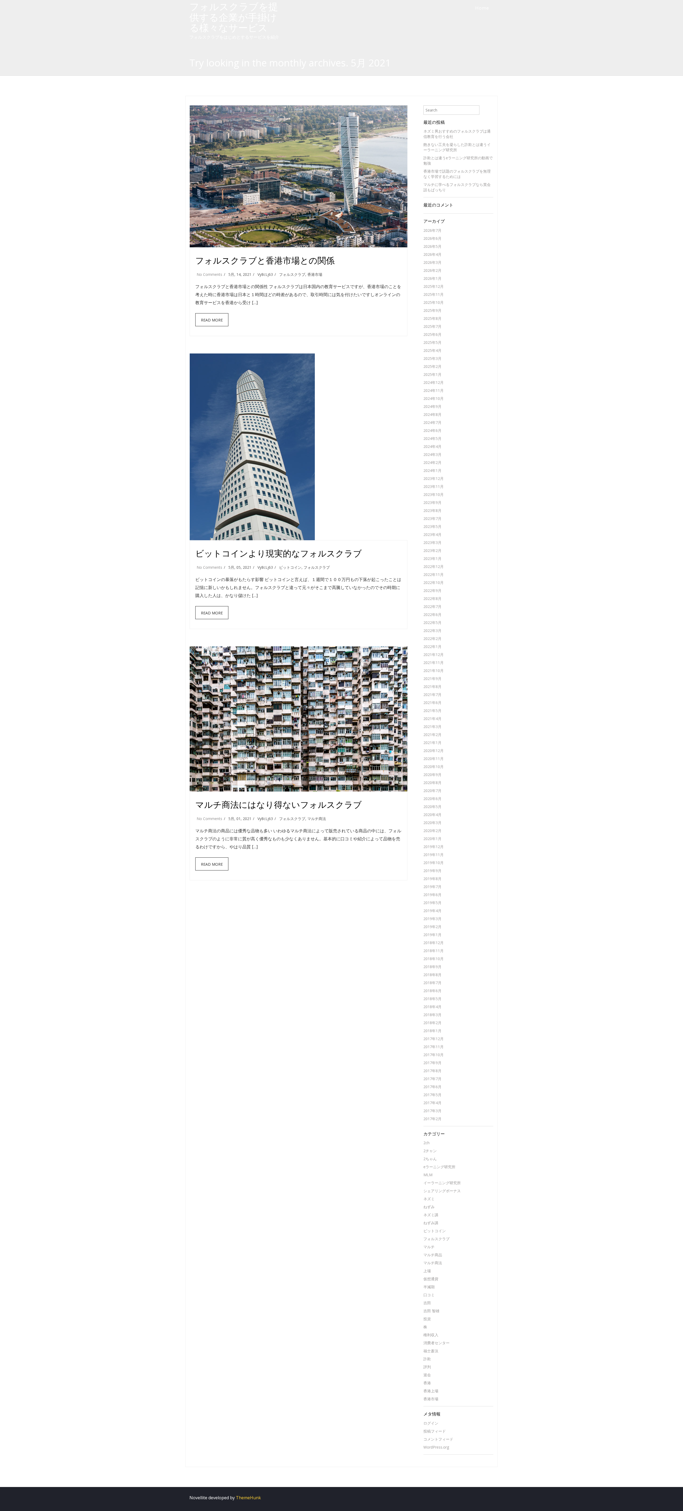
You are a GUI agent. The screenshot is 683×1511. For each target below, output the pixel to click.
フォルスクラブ (292, 274)
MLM (427, 1174)
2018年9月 (432, 966)
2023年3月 (432, 542)
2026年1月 (432, 278)
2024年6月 (432, 430)
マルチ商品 (432, 1254)
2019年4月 (432, 910)
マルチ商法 (316, 818)
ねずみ (429, 1206)
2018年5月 (432, 998)
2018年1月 (432, 1030)
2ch (426, 1142)
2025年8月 (432, 318)
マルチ (429, 1246)
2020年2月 (432, 830)
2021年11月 (433, 662)
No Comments (209, 274)
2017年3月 (432, 1110)
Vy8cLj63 (265, 274)
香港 (427, 1382)
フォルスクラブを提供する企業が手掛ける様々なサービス (233, 17)
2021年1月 (432, 742)
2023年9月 (432, 502)
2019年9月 (432, 870)
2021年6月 (432, 702)
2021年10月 (433, 670)
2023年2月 (432, 550)
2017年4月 (432, 1102)
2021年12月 (433, 654)
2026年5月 (432, 246)
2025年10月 (433, 302)
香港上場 (430, 1390)
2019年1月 (432, 934)
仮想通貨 (430, 1278)
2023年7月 (432, 518)
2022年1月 (432, 646)
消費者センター (436, 1342)
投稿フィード (434, 1431)
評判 (427, 1366)
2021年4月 (432, 718)
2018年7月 (432, 982)
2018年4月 (432, 1006)
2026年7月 (432, 230)
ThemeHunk (248, 1498)
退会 (427, 1374)
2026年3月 (432, 262)
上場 (427, 1270)
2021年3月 (432, 726)
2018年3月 (432, 1014)
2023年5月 (432, 526)
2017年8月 (432, 1070)
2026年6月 (432, 238)
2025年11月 (433, 294)
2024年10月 (433, 398)
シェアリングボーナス (442, 1190)
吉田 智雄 (431, 1310)
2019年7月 (432, 886)
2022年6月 (432, 614)
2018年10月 (433, 958)
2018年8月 (432, 974)
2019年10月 (433, 862)
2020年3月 (432, 822)
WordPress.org (436, 1447)
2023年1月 (432, 558)
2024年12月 (433, 382)
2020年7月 (432, 790)
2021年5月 (432, 710)
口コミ (429, 1294)
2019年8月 (432, 878)
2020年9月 (432, 774)
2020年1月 (432, 838)
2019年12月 (433, 846)
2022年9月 (432, 590)
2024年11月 (433, 390)
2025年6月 (432, 334)
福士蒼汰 (430, 1350)
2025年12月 (433, 286)
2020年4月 (432, 814)
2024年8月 (432, 414)
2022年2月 (432, 638)
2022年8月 (432, 598)
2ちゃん (430, 1158)
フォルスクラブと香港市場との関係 (265, 260)
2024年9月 (432, 406)
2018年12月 (433, 942)
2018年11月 (433, 950)
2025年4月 (432, 350)
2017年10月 (433, 1054)
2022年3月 (432, 630)
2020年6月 (432, 798)
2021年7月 (432, 694)
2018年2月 (432, 1022)
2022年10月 (433, 582)
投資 (427, 1318)
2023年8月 (432, 510)
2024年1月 (432, 470)
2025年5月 (432, 342)
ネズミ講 (430, 1214)
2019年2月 (432, 926)
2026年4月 (432, 254)
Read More (212, 320)
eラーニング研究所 (439, 1166)
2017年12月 (433, 1038)
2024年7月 (432, 422)
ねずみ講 (430, 1222)
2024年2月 (432, 462)
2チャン (430, 1150)
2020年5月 (432, 806)
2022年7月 (432, 606)
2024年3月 (432, 454)
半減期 (429, 1286)
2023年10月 (433, 494)
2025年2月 (432, 366)
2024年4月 (432, 446)
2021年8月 (432, 686)
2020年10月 (433, 766)
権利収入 (430, 1334)
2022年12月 (433, 566)
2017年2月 (432, 1118)
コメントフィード (438, 1439)
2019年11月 (433, 854)
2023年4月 (432, 534)
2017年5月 (432, 1094)
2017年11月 (433, 1046)
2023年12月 (433, 478)
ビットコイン (290, 567)
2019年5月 (432, 902)
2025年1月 (432, 374)
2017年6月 (432, 1086)
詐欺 (427, 1358)
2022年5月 (432, 622)
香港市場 (314, 274)
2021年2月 (432, 734)
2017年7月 (432, 1078)
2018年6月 (432, 990)
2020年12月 (433, 750)
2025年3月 (432, 358)
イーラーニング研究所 (442, 1182)
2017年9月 (432, 1062)
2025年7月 (432, 326)
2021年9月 (432, 678)
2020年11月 (433, 758)
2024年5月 (432, 438)
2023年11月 (433, 486)
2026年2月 (432, 270)
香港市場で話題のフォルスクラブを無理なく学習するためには (457, 174)
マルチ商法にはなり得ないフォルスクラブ (278, 804)
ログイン (430, 1423)
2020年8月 (432, 782)
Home (482, 8)
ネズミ (429, 1198)
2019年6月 (432, 894)
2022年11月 (433, 574)
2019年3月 (432, 918)
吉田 (427, 1302)
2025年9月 (432, 310)
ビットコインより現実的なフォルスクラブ (278, 553)
